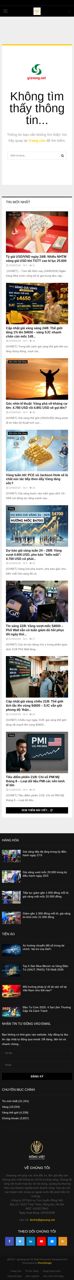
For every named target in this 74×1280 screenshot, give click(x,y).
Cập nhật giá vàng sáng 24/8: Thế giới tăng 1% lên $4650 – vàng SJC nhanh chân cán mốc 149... (34, 332)
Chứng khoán (10, 1118)
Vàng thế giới (10, 1112)
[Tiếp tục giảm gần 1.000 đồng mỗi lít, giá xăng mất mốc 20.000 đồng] (11, 897)
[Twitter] (20, 1241)
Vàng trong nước (52, 1271)
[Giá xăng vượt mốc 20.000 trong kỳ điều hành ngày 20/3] (11, 876)
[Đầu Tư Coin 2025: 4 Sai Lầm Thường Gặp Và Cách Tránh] (11, 1011)
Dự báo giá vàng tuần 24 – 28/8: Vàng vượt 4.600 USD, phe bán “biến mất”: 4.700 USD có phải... (34, 555)
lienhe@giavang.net (42, 1219)
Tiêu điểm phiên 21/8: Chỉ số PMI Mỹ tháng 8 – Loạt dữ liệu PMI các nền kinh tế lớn (35, 781)
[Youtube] (41, 1241)
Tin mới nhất (18, 202)
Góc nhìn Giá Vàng (18, 362)
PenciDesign (45, 1263)
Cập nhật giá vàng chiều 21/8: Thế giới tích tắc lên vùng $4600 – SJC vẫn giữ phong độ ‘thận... (34, 705)
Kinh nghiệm (32, 1276)
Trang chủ (36, 141)
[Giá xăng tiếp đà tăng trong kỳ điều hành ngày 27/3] (11, 856)
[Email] (52, 1241)
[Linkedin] (30, 1241)
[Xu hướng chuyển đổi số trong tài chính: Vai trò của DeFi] (11, 950)
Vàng (11, 286)
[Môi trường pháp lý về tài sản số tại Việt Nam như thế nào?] (11, 991)
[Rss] (62, 1241)
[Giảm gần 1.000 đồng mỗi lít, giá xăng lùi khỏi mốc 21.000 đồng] (11, 918)
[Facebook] (9, 1241)
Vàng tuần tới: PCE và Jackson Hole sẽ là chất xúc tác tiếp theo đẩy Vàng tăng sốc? (37, 479)
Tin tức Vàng (32, 1271)
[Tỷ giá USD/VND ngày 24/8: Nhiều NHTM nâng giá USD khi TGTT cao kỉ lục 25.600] (37, 232)
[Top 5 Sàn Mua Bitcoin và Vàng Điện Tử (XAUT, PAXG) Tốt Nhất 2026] (11, 970)
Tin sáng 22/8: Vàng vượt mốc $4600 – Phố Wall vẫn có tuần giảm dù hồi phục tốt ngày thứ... (35, 630)
